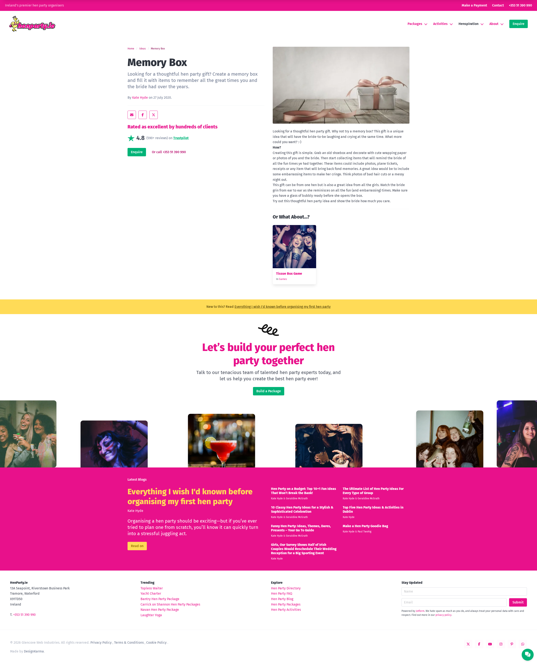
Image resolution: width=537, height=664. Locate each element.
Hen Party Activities (286, 610)
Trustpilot (181, 138)
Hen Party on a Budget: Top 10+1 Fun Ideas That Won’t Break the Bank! (303, 491)
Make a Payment (474, 5)
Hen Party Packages (285, 604)
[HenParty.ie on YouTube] (490, 644)
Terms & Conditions (129, 643)
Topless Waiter (152, 588)
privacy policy (443, 615)
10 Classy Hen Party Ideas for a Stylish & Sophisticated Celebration (302, 509)
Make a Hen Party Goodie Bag (365, 526)
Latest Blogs (137, 479)
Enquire (518, 24)
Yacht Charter (151, 593)
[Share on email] (132, 115)
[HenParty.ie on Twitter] (468, 644)
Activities (440, 24)
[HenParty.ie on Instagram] (501, 644)
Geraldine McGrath (297, 498)
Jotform (420, 611)
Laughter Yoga (151, 615)
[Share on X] (153, 115)
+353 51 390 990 (520, 5)
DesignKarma (34, 651)
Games (283, 279)
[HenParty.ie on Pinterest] (512, 644)
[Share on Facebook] (142, 115)
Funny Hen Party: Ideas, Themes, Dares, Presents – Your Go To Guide (301, 528)
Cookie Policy (156, 643)
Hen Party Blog (282, 599)
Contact (498, 5)
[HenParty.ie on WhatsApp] (523, 644)
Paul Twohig (364, 531)
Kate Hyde (140, 98)
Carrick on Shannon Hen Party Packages (170, 604)
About (493, 24)
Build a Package (268, 391)
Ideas (142, 48)
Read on (137, 546)
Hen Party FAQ (281, 593)
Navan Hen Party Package (160, 610)
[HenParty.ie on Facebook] (479, 644)
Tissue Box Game (289, 274)
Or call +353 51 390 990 (169, 152)
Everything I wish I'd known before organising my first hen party (283, 307)
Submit (518, 602)
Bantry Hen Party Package (160, 599)
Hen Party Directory (286, 588)
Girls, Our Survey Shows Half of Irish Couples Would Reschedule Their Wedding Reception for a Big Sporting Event (303, 549)
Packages (415, 24)
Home (131, 48)
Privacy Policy (101, 643)
